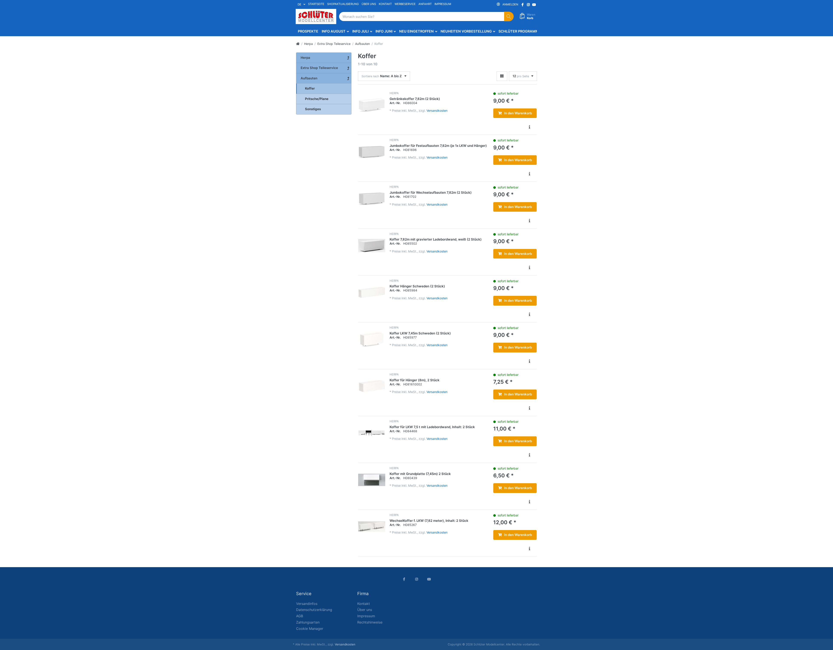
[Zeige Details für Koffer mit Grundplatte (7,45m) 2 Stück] (371, 479)
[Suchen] (509, 16)
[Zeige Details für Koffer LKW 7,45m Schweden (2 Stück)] (371, 339)
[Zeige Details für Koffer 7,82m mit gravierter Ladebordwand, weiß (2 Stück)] (371, 245)
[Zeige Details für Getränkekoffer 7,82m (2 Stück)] (371, 104)
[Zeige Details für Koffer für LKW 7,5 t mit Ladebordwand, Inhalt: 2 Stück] (371, 433)
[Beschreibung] (529, 126)
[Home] (298, 43)
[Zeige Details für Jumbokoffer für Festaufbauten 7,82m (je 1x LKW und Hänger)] (371, 151)
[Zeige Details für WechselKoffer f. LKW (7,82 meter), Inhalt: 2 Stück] (371, 526)
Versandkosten (437, 110)
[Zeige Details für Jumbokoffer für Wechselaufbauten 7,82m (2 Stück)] (371, 198)
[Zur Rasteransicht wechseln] (502, 76)
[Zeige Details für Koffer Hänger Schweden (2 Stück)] (371, 292)
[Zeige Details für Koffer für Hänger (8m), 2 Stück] (371, 386)
